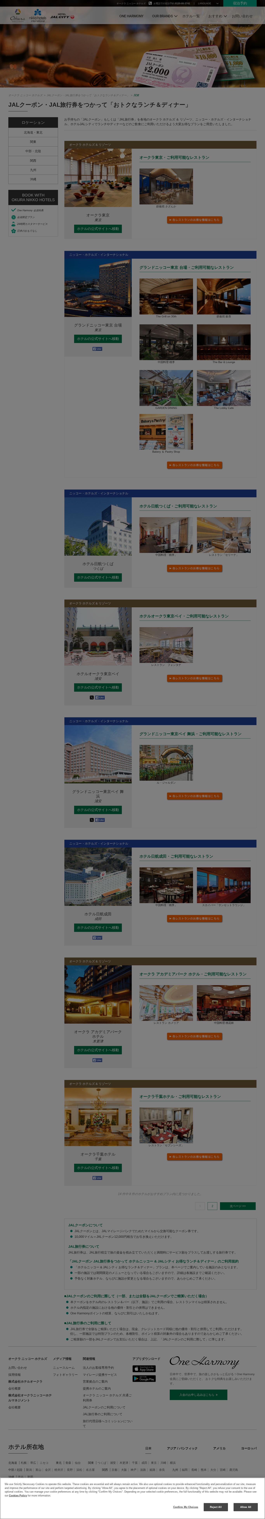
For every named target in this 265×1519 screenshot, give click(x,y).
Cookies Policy (18, 1495)
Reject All (216, 1507)
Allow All (245, 1507)
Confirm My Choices (185, 1507)
